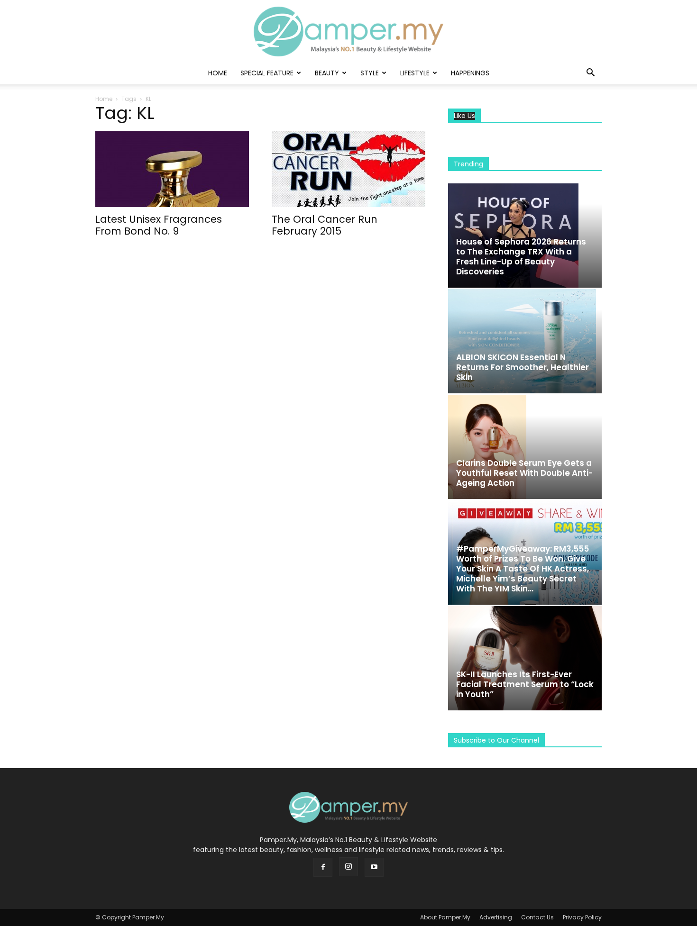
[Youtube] (374, 867)
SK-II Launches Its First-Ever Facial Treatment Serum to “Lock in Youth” (525, 684)
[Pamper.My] (348, 31)
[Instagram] (348, 866)
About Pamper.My (445, 917)
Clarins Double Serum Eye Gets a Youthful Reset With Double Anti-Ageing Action (524, 473)
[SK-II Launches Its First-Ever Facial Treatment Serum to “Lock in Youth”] (525, 658)
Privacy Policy (582, 917)
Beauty (327, 73)
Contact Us (537, 917)
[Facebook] (322, 867)
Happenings (470, 73)
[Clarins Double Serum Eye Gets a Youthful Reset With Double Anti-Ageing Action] (525, 447)
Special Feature (266, 73)
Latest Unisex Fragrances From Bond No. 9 (158, 225)
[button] (590, 73)
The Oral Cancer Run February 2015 (324, 225)
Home (217, 73)
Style (369, 73)
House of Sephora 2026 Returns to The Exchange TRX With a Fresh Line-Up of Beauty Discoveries (521, 256)
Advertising (495, 917)
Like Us (464, 116)
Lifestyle (415, 73)
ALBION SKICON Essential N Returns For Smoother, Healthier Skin (522, 367)
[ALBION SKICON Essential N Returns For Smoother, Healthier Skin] (525, 341)
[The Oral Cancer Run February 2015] (348, 169)
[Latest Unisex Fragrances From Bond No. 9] (172, 169)
